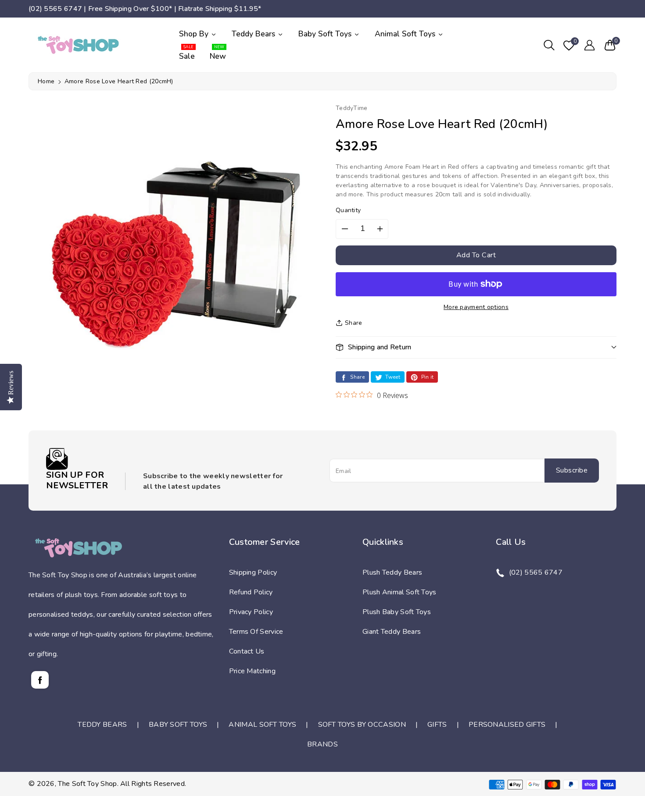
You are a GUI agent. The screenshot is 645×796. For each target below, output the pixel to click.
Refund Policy (251, 592)
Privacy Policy (251, 612)
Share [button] (353, 322)
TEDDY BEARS (102, 724)
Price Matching (252, 671)
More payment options (476, 306)
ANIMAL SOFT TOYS (262, 724)
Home (46, 81)
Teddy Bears (254, 33)
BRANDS (322, 744)
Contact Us (247, 651)
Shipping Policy (253, 572)
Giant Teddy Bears (391, 631)
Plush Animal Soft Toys (399, 592)
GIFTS (437, 724)
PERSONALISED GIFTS (507, 724)
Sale (187, 53)
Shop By (195, 33)
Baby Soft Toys (326, 33)
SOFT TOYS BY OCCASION (362, 724)
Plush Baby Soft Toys (396, 612)
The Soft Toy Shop (87, 784)
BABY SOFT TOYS (178, 724)
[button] (549, 45)
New (218, 53)
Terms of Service (256, 631)
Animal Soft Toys (406, 33)
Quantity (348, 210)
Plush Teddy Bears (392, 572)
